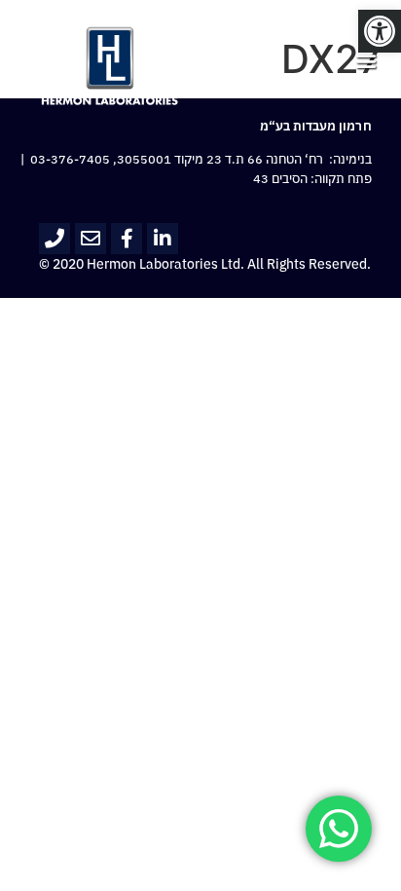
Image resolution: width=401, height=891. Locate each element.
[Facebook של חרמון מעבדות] (126, 238)
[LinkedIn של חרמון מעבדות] (162, 238)
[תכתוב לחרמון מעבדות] (90, 238)
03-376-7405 (70, 159)
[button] (379, 31)
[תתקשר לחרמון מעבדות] (54, 238)
